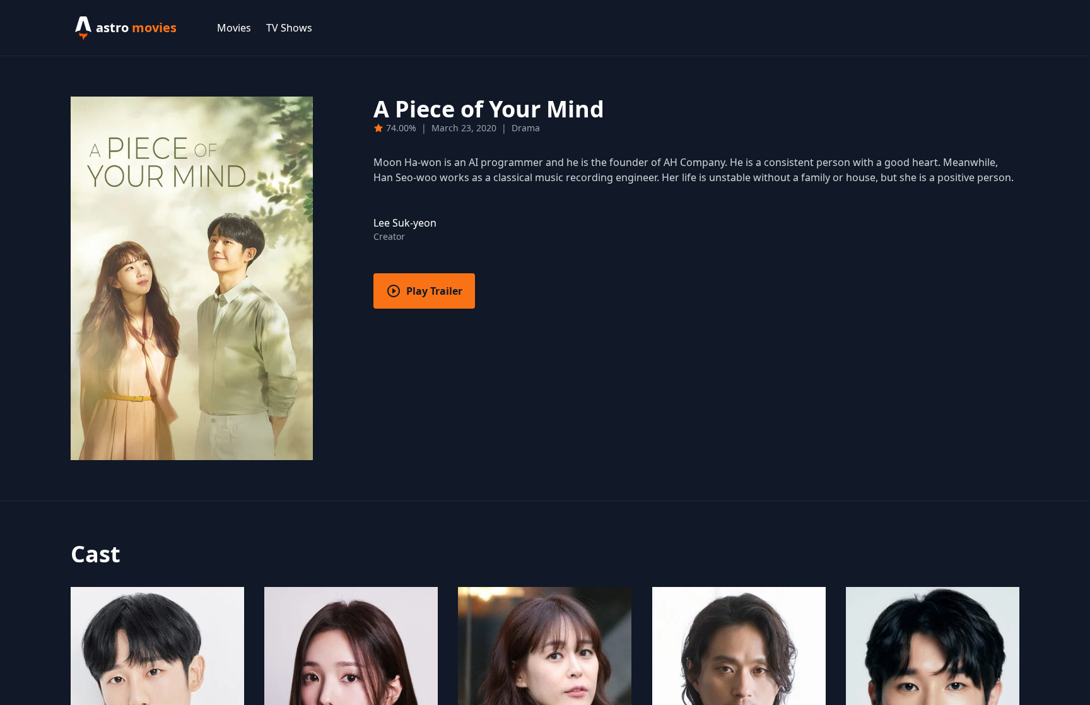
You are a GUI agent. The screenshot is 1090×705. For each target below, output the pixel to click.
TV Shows (289, 28)
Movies (234, 28)
